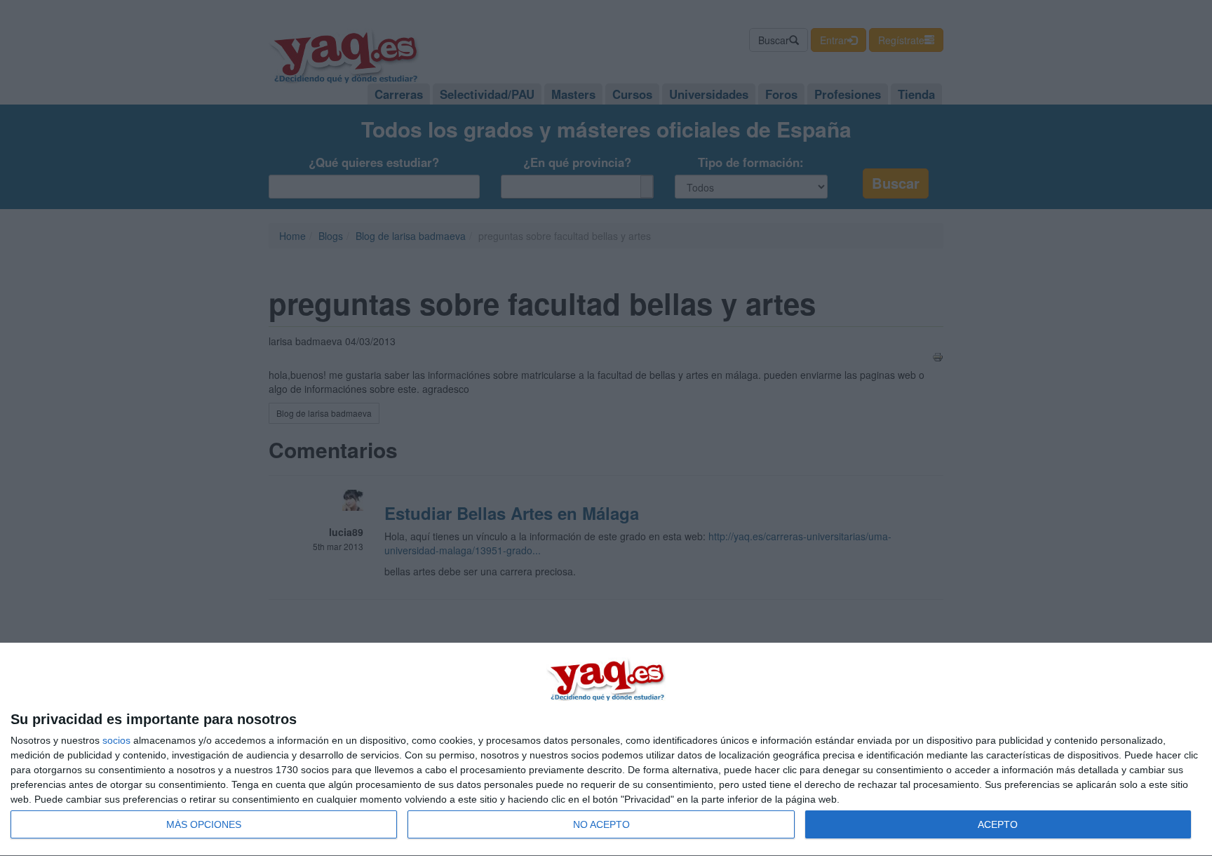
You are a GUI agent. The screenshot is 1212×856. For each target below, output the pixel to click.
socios (116, 740)
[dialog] (606, 749)
